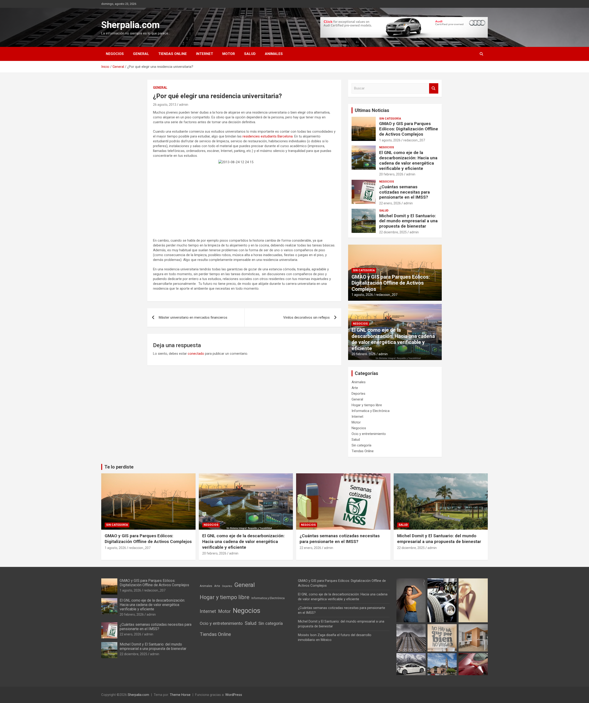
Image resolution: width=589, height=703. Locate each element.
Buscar (433, 88)
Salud (250, 54)
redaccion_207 (414, 140)
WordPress (233, 695)
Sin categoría (390, 118)
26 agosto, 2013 (164, 104)
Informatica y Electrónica (371, 411)
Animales (274, 54)
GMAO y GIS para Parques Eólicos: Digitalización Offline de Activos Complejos (408, 129)
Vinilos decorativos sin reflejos (306, 317)
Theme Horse (180, 695)
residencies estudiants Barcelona (268, 136)
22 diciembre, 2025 (393, 232)
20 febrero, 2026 (391, 174)
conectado (196, 354)
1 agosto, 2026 (390, 140)
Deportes (358, 394)
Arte (355, 388)
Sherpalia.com (130, 25)
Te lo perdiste (118, 467)
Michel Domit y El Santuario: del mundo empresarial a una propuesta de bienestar (408, 221)
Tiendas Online (172, 54)
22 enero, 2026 (390, 203)
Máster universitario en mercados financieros (193, 317)
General (141, 54)
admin (183, 104)
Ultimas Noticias (372, 110)
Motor (228, 54)
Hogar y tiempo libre (367, 405)
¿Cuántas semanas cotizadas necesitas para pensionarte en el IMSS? (404, 192)
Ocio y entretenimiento (369, 434)
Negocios (115, 54)
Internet (204, 54)
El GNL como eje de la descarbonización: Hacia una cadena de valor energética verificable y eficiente (408, 160)
